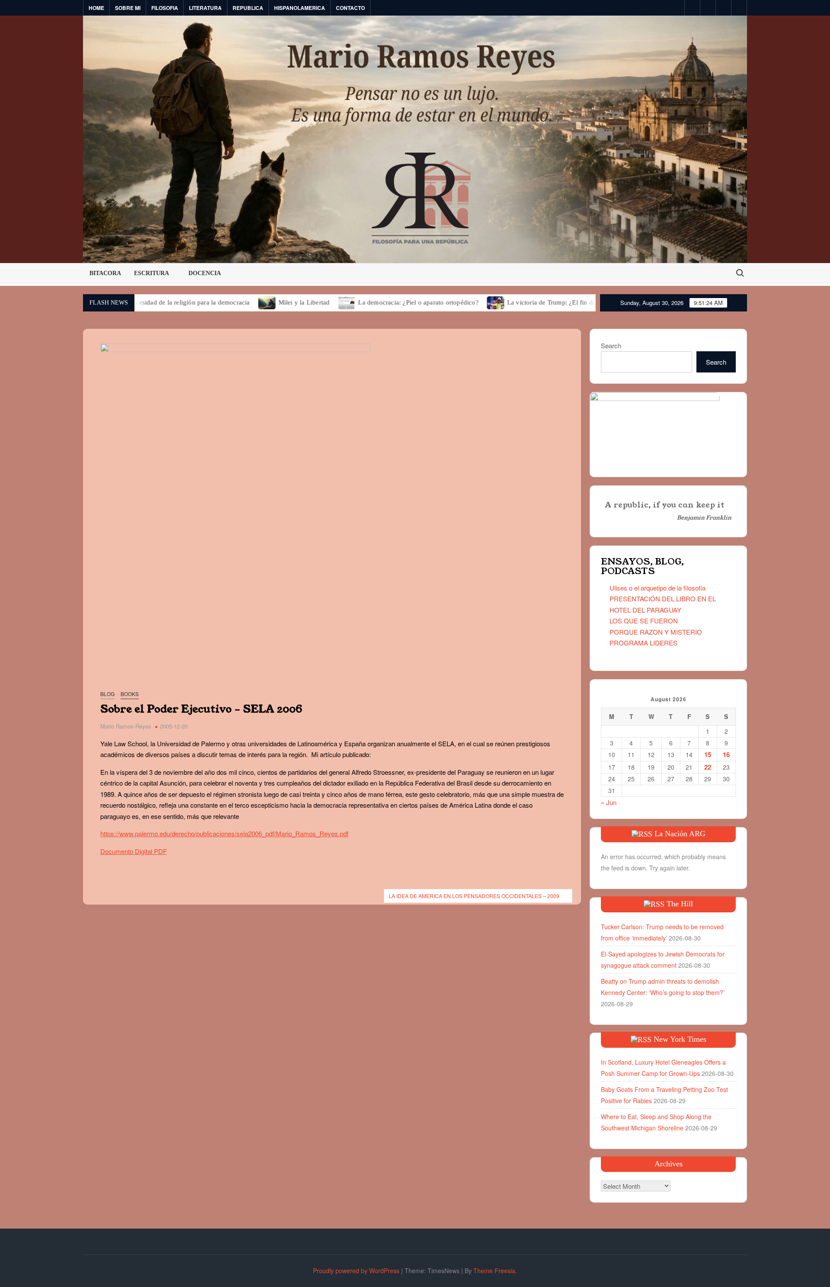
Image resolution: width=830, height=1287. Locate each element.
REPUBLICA (248, 8)
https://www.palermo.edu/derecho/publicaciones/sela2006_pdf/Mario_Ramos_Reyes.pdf (224, 833)
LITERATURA (205, 8)
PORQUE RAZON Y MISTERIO (656, 631)
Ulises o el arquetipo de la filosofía (658, 587)
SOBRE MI (127, 8)
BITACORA (105, 273)
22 (707, 767)
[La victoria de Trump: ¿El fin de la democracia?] (452, 301)
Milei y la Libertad (260, 302)
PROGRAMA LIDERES (643, 642)
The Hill (680, 903)
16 (726, 754)
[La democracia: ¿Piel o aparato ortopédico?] (303, 301)
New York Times (680, 1039)
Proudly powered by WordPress (356, 1270)
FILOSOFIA (164, 8)
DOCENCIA (204, 273)
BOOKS (130, 693)
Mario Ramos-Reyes (125, 726)
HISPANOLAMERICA (299, 8)
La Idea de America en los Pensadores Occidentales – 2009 (474, 895)
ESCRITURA (151, 273)
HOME (96, 8)
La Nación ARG (680, 833)
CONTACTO (350, 8)
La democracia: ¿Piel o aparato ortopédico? (374, 302)
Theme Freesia (494, 1270)
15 (707, 754)
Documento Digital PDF (133, 851)
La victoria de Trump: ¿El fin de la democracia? (529, 302)
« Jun (608, 802)
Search (611, 345)
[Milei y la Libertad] (223, 301)
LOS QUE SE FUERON (644, 620)
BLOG (107, 693)
